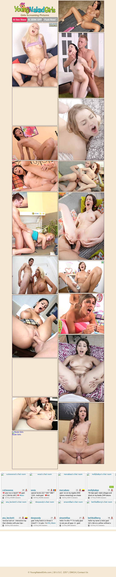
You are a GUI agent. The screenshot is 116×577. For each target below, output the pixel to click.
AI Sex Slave (19, 19)
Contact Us (82, 572)
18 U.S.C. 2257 (60, 572)
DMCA (73, 572)
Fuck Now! (50, 19)
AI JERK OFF (35, 19)
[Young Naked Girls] (35, 7)
